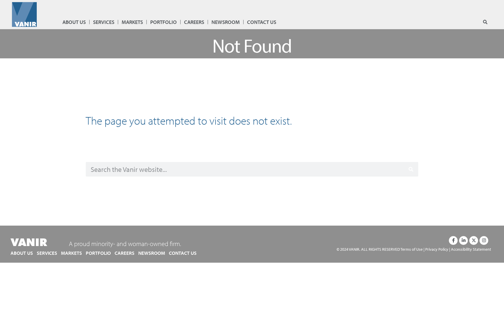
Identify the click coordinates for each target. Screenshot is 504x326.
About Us (74, 22)
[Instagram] (484, 240)
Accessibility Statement (471, 249)
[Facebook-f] (453, 240)
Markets (132, 22)
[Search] (411, 169)
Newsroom (225, 22)
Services (103, 22)
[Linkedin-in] (463, 240)
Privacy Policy (436, 249)
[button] (485, 22)
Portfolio (163, 22)
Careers (194, 22)
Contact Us (261, 22)
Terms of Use (411, 249)
